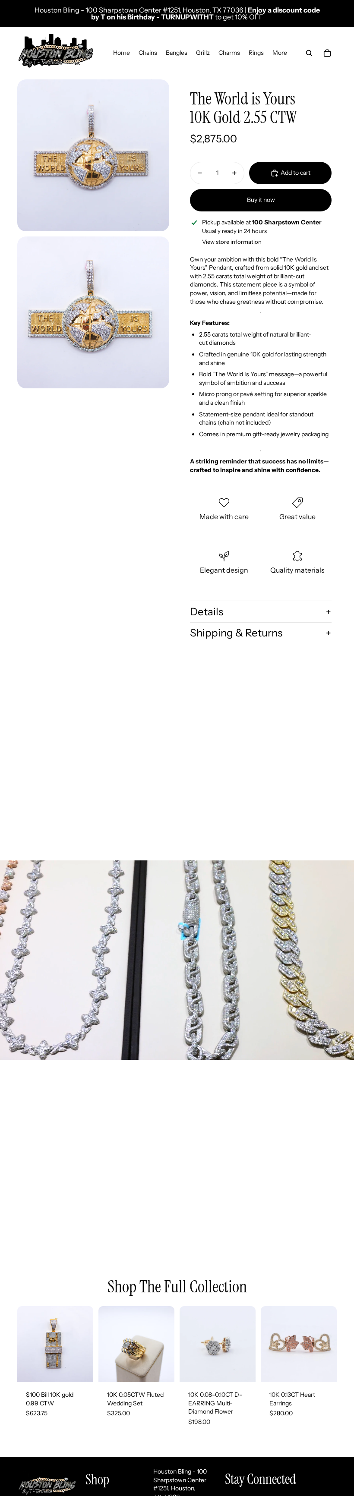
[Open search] (309, 53)
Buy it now (261, 200)
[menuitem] (279, 53)
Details (206, 611)
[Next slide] (167, 1344)
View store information (232, 241)
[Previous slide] (105, 1344)
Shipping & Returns (236, 633)
